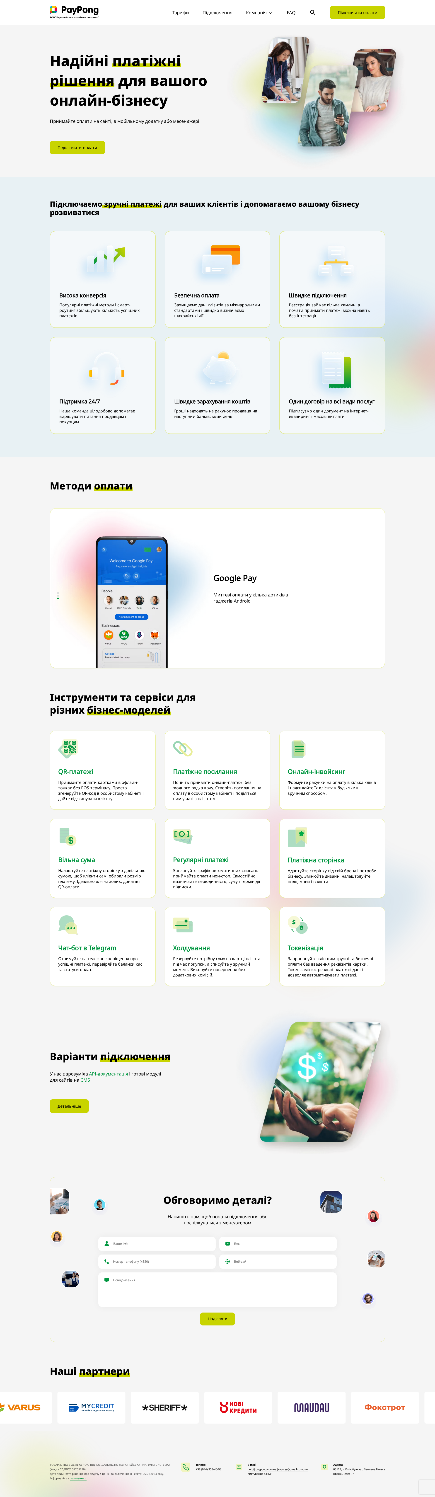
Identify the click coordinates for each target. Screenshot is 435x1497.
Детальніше (69, 1106)
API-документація (108, 1074)
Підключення (217, 13)
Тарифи (180, 13)
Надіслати (217, 1319)
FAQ (291, 13)
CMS (85, 1080)
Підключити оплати (357, 12)
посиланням (78, 1478)
